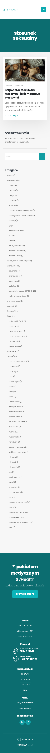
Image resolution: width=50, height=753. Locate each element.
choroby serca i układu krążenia (21, 215)
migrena (12, 432)
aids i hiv (12, 190)
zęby (10, 527)
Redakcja (19, 85)
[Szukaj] (42, 156)
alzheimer (13, 200)
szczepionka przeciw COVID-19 (20, 291)
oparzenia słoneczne (17, 447)
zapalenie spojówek (16, 251)
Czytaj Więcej (12, 115)
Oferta (9, 316)
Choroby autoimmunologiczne (21, 210)
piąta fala (12, 286)
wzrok (11, 497)
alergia (11, 195)
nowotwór (10, 306)
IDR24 (25, 690)
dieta (11, 392)
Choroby (10, 185)
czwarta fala (13, 271)
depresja (12, 221)
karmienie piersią (15, 412)
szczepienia (13, 487)
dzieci (11, 397)
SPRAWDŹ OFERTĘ (25, 594)
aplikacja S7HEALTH (16, 321)
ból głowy (12, 371)
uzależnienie (11, 351)
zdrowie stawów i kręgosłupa (20, 522)
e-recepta (12, 326)
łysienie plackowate (16, 422)
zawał (11, 507)
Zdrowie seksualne (16, 517)
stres (11, 482)
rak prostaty (13, 467)
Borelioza (10, 175)
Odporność (11, 311)
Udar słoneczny (15, 492)
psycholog (13, 341)
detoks (11, 387)
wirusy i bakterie (15, 246)
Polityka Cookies (25, 708)
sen (10, 472)
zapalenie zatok (15, 256)
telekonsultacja (15, 346)
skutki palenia (14, 477)
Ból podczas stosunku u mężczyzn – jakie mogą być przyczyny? (22, 93)
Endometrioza (14, 402)
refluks (11, 241)
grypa (11, 226)
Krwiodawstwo (14, 417)
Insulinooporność (15, 231)
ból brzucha (13, 366)
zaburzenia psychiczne (18, 502)
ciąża (11, 376)
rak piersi (12, 462)
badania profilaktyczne (18, 361)
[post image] (25, 70)
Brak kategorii (12, 180)
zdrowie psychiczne (16, 512)
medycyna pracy (13, 301)
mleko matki (13, 437)
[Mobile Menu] (43, 9)
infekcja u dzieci (15, 407)
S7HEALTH (25, 674)
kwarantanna (14, 276)
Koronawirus (11, 266)
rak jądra (12, 457)
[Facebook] (28, 722)
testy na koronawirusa (17, 296)
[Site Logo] (10, 9)
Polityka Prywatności (25, 703)
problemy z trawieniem (18, 452)
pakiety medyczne (16, 336)
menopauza (13, 427)
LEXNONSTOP (25, 685)
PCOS (11, 236)
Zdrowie (10, 356)
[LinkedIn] (22, 722)
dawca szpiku (14, 381)
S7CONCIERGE (25, 679)
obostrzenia (13, 281)
